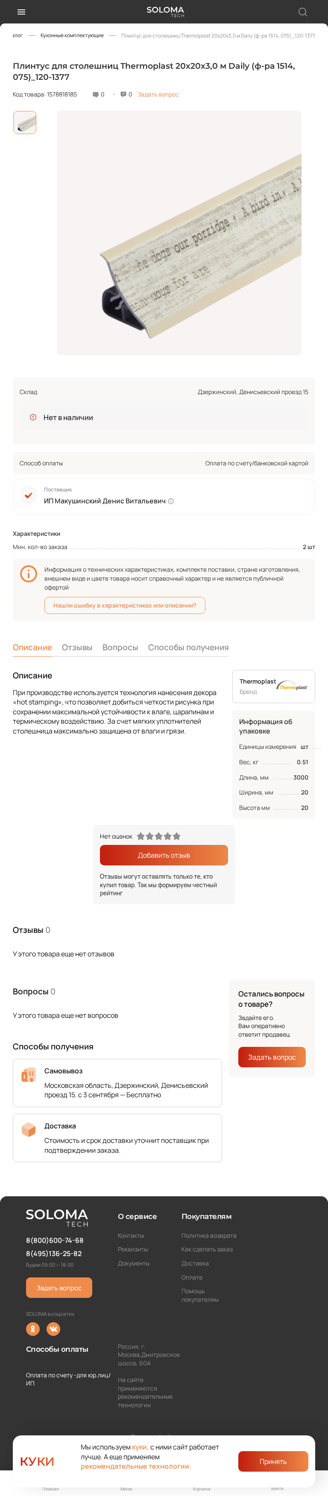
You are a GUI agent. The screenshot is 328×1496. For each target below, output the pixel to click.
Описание (32, 647)
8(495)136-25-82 (54, 1253)
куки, (140, 1447)
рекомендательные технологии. (136, 1466)
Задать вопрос (158, 94)
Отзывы (77, 647)
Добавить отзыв (164, 855)
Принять (273, 1461)
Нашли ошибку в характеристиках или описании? (124, 605)
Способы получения (188, 647)
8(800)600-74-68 (55, 1240)
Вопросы (120, 647)
